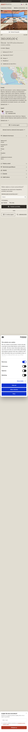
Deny (14, 393)
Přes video (11, 202)
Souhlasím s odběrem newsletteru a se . (14, 724)
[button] (14, 136)
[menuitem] (6, 1)
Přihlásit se (14, 727)
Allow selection (14, 389)
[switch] (24, 366)
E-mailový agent (15, 125)
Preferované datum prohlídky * (9, 194)
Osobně (5, 202)
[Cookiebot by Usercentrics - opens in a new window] (20, 337)
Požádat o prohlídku (15, 207)
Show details (20, 381)
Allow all (14, 385)
